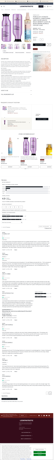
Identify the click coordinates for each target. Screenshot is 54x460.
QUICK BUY (10, 166)
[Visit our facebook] (39, 415)
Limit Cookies (39, 452)
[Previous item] (2, 153)
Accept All (39, 454)
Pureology (36, 15)
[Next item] (51, 153)
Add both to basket (42, 119)
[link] (45, 6)
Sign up (22, 415)
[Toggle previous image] (2, 27)
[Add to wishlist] (49, 44)
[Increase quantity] (41, 39)
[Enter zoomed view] (29, 40)
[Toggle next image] (31, 27)
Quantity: (35, 37)
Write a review (35, 29)
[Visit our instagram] (44, 415)
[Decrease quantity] (34, 39)
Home (2, 9)
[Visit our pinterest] (49, 415)
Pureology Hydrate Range (21, 9)
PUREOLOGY (13, 9)
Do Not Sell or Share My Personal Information (25, 429)
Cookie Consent (22, 427)
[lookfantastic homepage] (26, 6)
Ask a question (42, 29)
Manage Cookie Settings (40, 449)
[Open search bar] (4, 6)
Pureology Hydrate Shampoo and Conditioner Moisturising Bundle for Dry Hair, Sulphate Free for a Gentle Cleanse (29, 158)
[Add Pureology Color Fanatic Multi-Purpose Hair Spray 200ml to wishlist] (18, 138)
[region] (26, 452)
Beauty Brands (7, 9)
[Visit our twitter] (41, 415)
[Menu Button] (1, 6)
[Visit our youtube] (46, 415)
